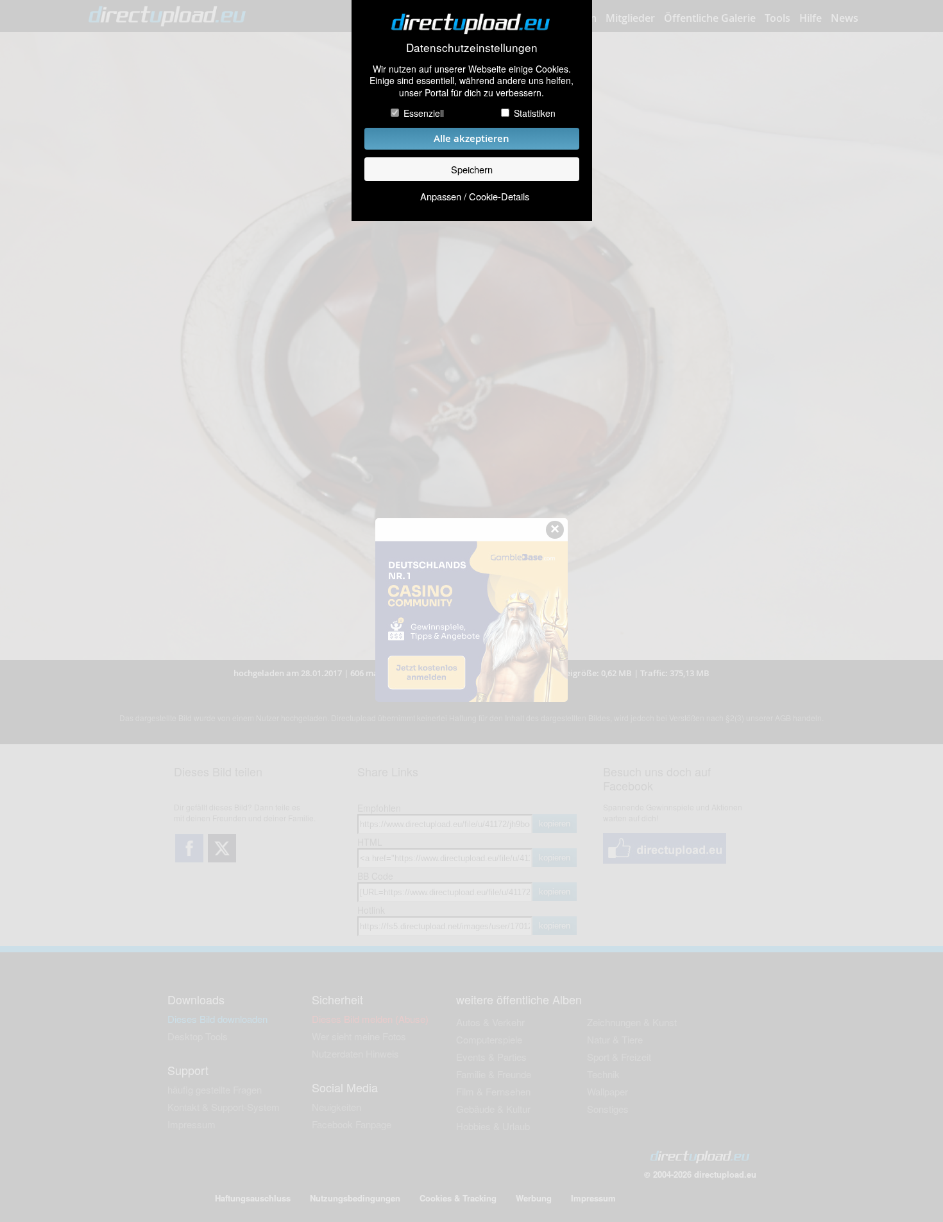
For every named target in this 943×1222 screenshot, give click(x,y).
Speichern (472, 169)
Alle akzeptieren (471, 138)
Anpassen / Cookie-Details (474, 196)
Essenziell (424, 113)
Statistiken (535, 113)
